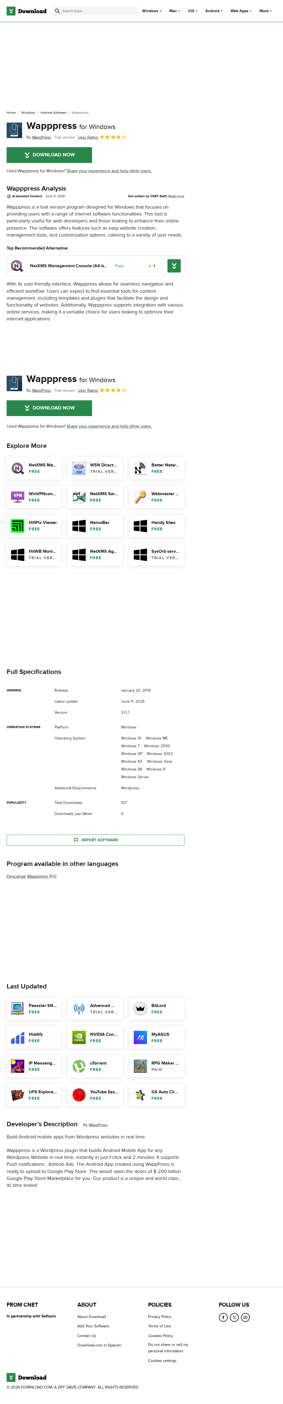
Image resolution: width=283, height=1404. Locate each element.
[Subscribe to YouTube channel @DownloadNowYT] (245, 1317)
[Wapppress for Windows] (14, 130)
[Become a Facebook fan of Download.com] (223, 1317)
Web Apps (239, 11)
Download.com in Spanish (99, 1345)
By (39, 137)
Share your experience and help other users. (109, 171)
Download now (54, 155)
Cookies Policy (160, 1335)
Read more (176, 196)
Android (212, 11)
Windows (150, 11)
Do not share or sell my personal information (168, 1347)
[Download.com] (26, 11)
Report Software (100, 840)
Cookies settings (162, 1360)
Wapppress (71, 126)
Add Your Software (93, 1326)
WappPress (98, 1125)
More (264, 11)
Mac (173, 11)
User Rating (88, 137)
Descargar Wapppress (27, 876)
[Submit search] (57, 11)
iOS (191, 11)
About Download (91, 1316)
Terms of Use (159, 1326)
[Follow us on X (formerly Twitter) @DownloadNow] (234, 1317)
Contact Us (86, 1335)
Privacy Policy (159, 1316)
